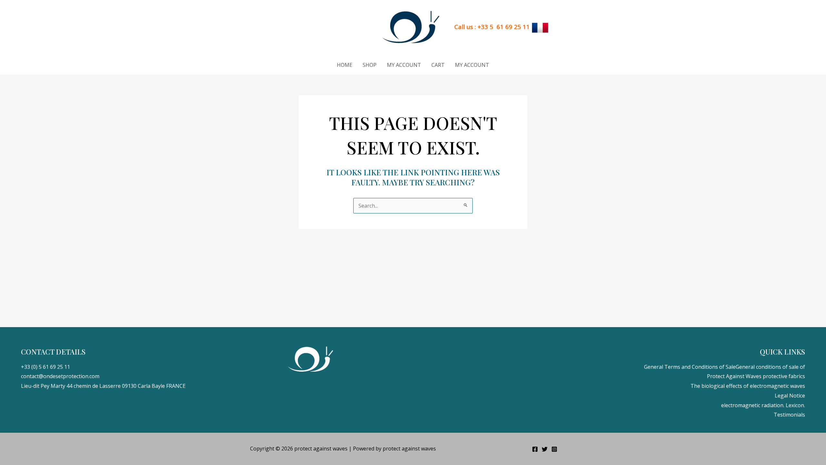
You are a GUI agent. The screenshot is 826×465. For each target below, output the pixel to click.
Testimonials (789, 414)
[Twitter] (545, 449)
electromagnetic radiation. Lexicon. (763, 405)
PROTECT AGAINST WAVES (334, 27)
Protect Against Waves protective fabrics (756, 376)
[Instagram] (554, 449)
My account (404, 64)
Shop (370, 64)
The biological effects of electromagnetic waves (747, 385)
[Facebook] (535, 449)
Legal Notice (790, 395)
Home (344, 64)
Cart (438, 64)
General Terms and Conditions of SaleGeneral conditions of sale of (724, 366)
